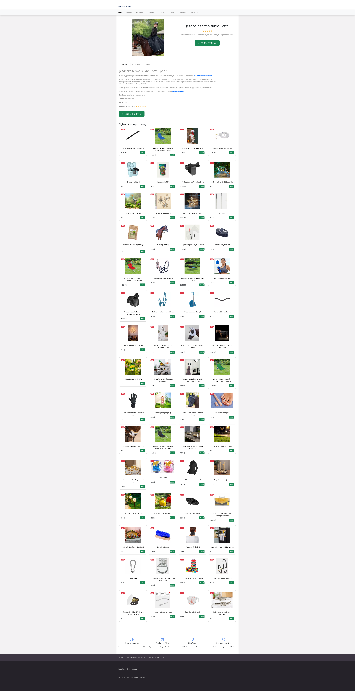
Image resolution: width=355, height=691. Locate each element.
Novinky (129, 12)
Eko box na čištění (133, 182)
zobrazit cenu (209, 43)
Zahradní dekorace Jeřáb (133, 213)
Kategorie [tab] (146, 64)
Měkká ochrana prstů (222, 413)
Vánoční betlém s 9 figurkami (133, 547)
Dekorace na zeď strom (163, 213)
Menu (120, 12)
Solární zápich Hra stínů (133, 513)
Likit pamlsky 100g (163, 182)
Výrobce (183, 12)
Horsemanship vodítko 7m (222, 148)
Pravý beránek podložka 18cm (133, 446)
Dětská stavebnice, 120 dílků (193, 578)
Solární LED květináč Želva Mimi (223, 182)
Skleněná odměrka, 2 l (193, 612)
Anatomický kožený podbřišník (133, 148)
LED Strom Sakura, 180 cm (133, 345)
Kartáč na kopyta (163, 547)
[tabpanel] (167, 89)
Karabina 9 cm (133, 578)
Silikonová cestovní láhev (222, 278)
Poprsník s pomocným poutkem (193, 245)
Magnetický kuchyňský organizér (222, 547)
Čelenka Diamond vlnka (222, 312)
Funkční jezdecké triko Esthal (193, 480)
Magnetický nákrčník (193, 547)
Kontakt (142, 677)
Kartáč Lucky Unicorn (222, 245)
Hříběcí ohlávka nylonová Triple (163, 312)
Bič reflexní (222, 213)
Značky (172, 12)
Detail (142, 153)
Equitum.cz (127, 677)
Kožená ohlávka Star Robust (222, 578)
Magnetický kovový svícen (222, 480)
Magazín (135, 677)
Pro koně (194, 12)
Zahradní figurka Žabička (133, 379)
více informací (133, 113)
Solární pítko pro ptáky (163, 413)
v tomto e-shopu (178, 91)
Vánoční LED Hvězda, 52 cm (192, 213)
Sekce (162, 12)
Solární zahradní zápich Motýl (222, 446)
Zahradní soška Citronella (163, 513)
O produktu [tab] (125, 64)
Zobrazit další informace (203, 76)
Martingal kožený (163, 245)
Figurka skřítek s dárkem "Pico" (193, 148)
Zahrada (151, 12)
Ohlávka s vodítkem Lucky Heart (163, 278)
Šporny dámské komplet (163, 612)
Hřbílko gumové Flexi (192, 513)
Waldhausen (211, 35)
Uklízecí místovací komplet (193, 312)
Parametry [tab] (136, 64)
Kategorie (139, 12)
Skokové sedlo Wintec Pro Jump (193, 182)
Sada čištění (163, 478)
